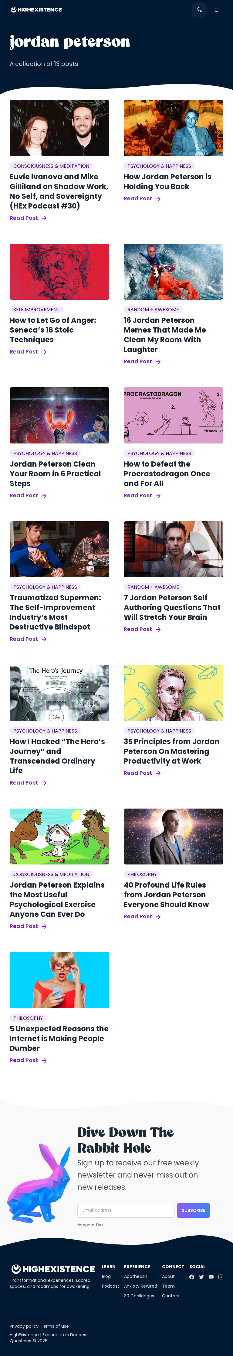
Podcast (110, 1286)
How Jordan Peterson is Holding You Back (167, 181)
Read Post (24, 218)
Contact (171, 1296)
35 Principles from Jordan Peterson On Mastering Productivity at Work (172, 751)
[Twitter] (201, 1277)
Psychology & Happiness (159, 166)
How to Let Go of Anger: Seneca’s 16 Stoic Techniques (53, 330)
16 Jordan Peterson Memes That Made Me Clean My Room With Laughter (165, 334)
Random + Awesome (153, 309)
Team (168, 1286)
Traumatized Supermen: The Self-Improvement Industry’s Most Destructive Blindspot (55, 612)
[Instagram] (220, 1277)
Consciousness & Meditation (51, 166)
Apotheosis (135, 1276)
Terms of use (55, 1326)
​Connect (173, 1267)
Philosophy (142, 874)
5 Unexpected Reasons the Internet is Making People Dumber (59, 1038)
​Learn (109, 1267)
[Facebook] (191, 1277)
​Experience (137, 1267)
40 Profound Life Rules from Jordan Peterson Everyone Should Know (166, 894)
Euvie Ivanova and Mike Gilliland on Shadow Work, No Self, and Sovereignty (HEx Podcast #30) (59, 191)
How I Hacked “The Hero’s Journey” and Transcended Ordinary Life (57, 756)
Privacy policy (24, 1326)
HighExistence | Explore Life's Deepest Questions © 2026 (49, 1338)
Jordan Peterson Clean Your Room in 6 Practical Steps (55, 473)
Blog (106, 1276)
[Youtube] (211, 1277)
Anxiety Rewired (140, 1286)
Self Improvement (36, 309)
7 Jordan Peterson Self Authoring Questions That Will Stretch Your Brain (172, 607)
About (168, 1276)
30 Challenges (139, 1296)
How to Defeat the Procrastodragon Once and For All (167, 473)
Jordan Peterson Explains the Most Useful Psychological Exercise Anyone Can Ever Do (57, 899)
